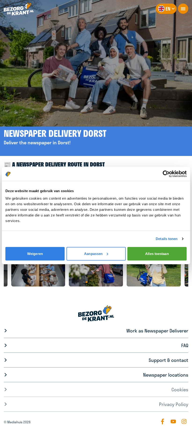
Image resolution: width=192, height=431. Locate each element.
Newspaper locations (165, 374)
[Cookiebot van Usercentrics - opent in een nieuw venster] (166, 173)
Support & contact (168, 360)
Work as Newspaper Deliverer (157, 330)
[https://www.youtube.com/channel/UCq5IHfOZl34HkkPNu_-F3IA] (173, 421)
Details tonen (166, 239)
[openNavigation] (183, 9)
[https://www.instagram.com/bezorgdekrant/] (184, 421)
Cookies (179, 389)
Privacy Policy (173, 404)
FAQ (184, 345)
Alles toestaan (157, 253)
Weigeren (35, 253)
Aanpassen (93, 253)
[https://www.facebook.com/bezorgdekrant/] (162, 421)
